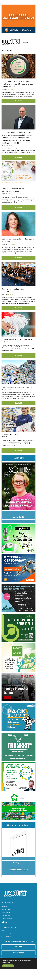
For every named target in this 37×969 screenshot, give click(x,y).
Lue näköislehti (18, 517)
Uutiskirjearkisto (19, 863)
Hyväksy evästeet (8, 966)
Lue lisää (18, 101)
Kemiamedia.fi (6, 934)
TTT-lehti (4, 931)
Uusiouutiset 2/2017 (10, 434)
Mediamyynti (6, 909)
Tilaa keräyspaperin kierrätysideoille (17, 339)
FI (28, 42)
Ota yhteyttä (6, 912)
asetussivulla (6, 962)
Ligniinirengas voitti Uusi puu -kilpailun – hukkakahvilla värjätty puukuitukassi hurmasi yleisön (18, 84)
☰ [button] (32, 42)
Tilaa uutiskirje (18, 953)
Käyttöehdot (6, 915)
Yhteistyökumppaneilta (15, 194)
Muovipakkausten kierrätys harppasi (17, 387)
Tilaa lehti (18, 947)
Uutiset (10, 342)
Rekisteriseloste (7, 918)
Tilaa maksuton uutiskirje (18, 869)
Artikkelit (10, 89)
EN (24, 42)
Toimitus (4, 906)
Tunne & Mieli (6, 937)
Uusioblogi (12, 244)
